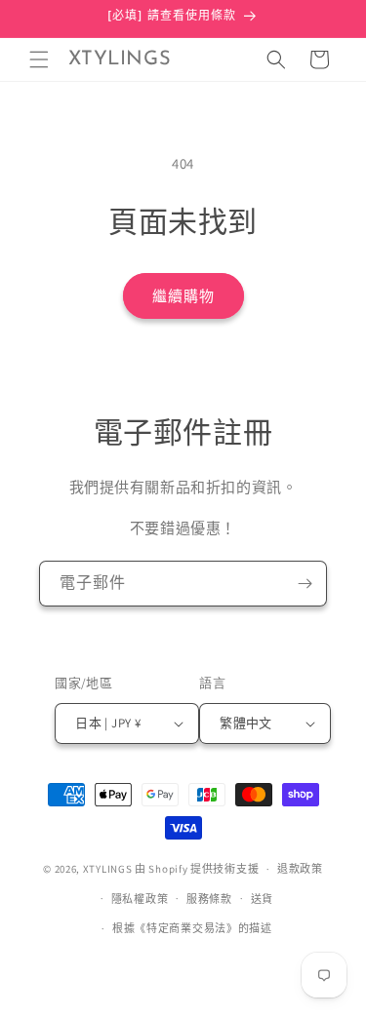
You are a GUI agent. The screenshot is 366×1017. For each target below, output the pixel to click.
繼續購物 (183, 296)
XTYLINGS (108, 869)
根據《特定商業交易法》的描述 (192, 928)
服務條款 (209, 899)
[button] (39, 59)
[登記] (304, 583)
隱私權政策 (140, 899)
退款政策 (300, 869)
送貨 (262, 899)
